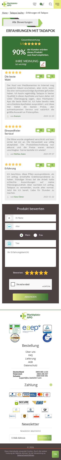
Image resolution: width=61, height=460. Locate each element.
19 (41, 76)
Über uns (30, 351)
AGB (30, 362)
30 (41, 165)
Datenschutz (30, 365)
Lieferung (30, 358)
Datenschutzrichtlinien (25, 455)
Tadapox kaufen (17, 13)
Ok (55, 454)
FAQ (30, 355)
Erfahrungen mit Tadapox (37, 13)
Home (5, 13)
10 (41, 130)
